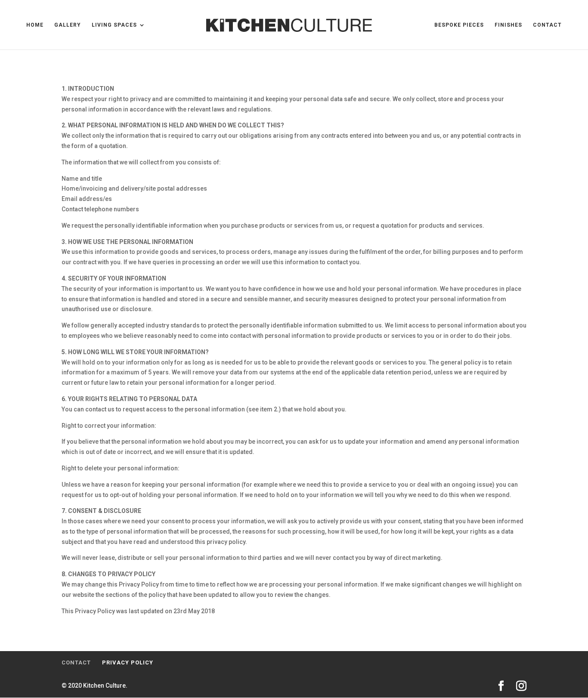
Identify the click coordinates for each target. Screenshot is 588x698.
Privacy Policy (127, 662)
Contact (547, 25)
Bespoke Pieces (459, 25)
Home (34, 25)
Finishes (508, 25)
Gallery (67, 25)
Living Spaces (114, 25)
